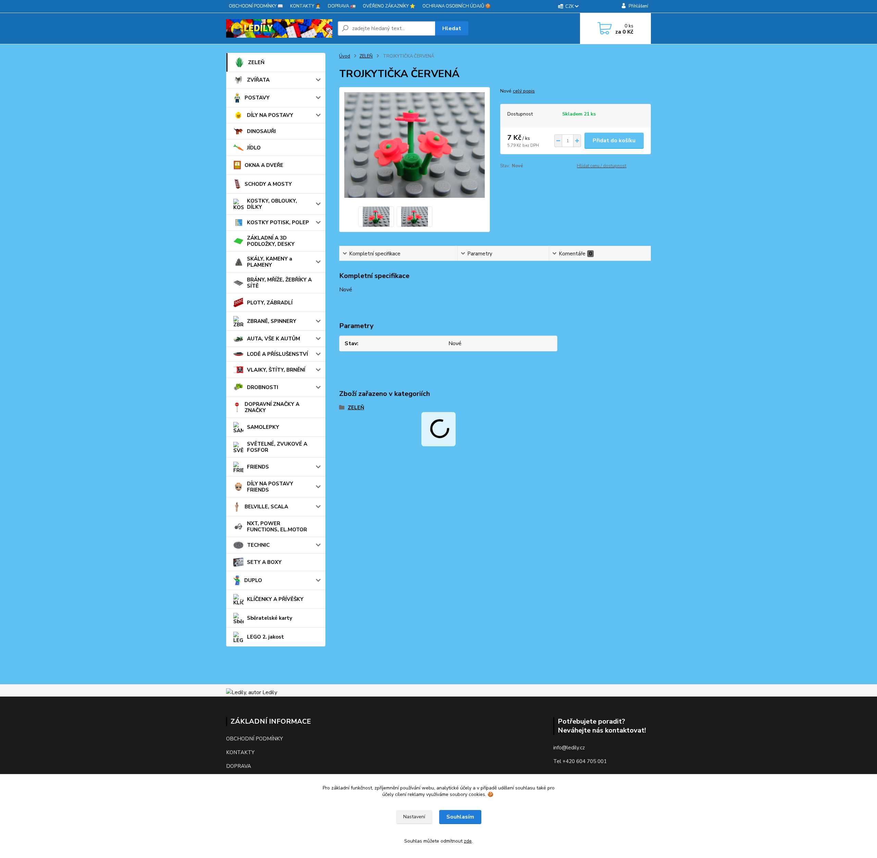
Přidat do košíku (614, 140)
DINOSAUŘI (261, 131)
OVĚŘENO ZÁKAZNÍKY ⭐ (389, 6)
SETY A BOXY (264, 562)
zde (468, 841)
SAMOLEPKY (263, 427)
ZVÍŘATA (258, 79)
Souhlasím (460, 817)
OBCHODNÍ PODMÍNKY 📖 (256, 6)
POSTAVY (257, 97)
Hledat (451, 28)
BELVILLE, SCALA (266, 506)
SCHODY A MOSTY (268, 184)
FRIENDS (258, 466)
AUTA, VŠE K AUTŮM (273, 338)
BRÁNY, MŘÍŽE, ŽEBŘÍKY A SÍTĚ (279, 282)
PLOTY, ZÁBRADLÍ (270, 302)
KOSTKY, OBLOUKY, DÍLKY (272, 203)
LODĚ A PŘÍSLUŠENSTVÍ (277, 354)
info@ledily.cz (569, 747)
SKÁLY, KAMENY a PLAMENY (269, 261)
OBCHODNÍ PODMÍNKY (254, 738)
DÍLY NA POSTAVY (270, 115)
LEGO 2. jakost (265, 636)
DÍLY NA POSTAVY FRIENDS (270, 486)
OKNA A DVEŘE (264, 165)
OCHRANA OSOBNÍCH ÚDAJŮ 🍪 (456, 6)
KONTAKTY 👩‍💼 (305, 6)
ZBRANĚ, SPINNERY (271, 321)
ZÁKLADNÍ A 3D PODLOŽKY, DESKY (271, 240)
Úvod (344, 56)
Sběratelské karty (269, 618)
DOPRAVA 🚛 (342, 6)
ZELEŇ (256, 62)
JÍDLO (254, 147)
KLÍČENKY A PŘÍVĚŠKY (275, 599)
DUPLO (253, 580)
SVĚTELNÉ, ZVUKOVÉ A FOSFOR (277, 447)
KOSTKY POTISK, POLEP (278, 222)
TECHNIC (258, 545)
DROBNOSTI (262, 387)
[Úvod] (279, 28)
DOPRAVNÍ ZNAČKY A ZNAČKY (272, 407)
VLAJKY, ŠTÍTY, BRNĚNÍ (276, 369)
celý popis (524, 91)
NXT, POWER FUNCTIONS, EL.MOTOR (277, 526)
